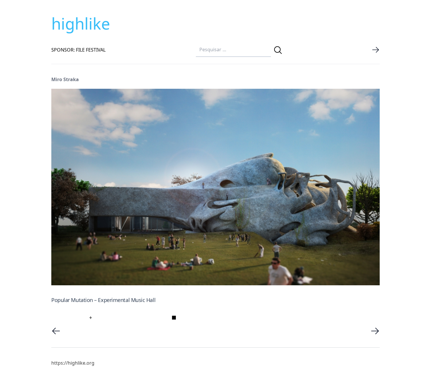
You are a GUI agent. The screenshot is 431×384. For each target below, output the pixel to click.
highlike (80, 23)
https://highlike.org (72, 363)
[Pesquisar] (278, 50)
